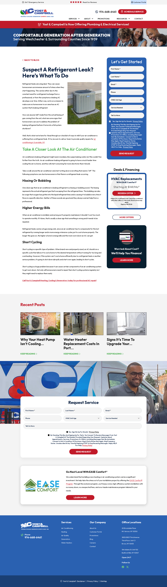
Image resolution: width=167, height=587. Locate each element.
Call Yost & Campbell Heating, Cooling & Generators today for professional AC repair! (59, 280)
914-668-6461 (107, 11)
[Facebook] (123, 567)
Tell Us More (115, 115)
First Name (115, 69)
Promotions (94, 535)
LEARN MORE (126, 260)
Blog (91, 539)
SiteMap (103, 581)
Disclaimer (81, 581)
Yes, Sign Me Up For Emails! (84, 432)
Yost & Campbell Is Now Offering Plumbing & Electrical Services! (85, 24)
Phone (113, 92)
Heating (64, 532)
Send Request (126, 153)
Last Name (115, 77)
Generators (65, 539)
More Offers (127, 217)
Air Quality (65, 535)
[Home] (37, 11)
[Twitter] (127, 567)
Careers (93, 543)
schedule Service (134, 11)
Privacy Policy (138, 121)
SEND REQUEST (83, 451)
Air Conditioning (67, 528)
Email (113, 84)
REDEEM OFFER (125, 193)
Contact (93, 546)
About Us (93, 528)
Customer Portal (96, 532)
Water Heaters (66, 543)
